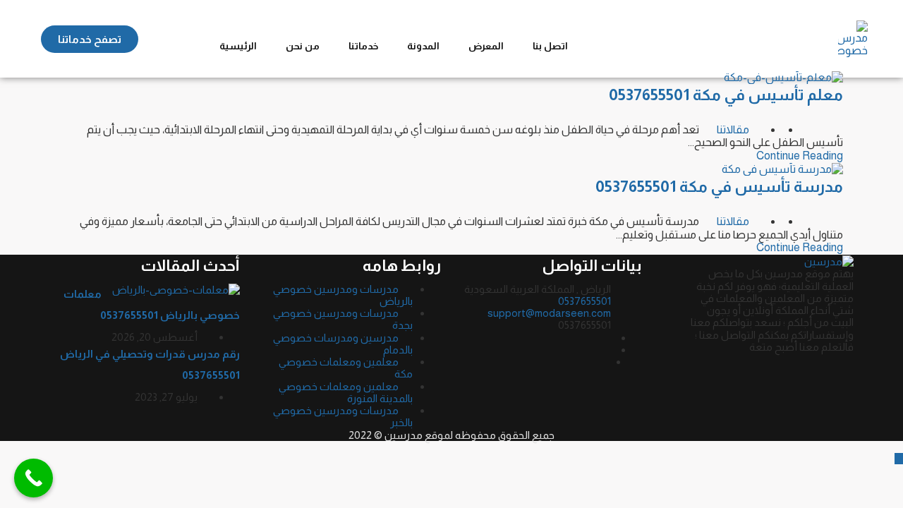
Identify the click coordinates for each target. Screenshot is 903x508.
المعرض (486, 46)
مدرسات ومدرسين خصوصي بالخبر (343, 416)
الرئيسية (238, 46)
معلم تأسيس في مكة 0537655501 (726, 95)
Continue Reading (799, 156)
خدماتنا (363, 46)
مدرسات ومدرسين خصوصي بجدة (343, 319)
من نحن (303, 46)
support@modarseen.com (549, 313)
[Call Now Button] (33, 478)
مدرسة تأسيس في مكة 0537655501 (719, 186)
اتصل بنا (550, 46)
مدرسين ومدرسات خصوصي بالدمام (343, 344)
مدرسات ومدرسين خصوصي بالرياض (343, 295)
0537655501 (584, 301)
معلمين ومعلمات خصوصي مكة (346, 368)
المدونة (423, 46)
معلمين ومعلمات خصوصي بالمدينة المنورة (346, 392)
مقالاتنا (733, 129)
